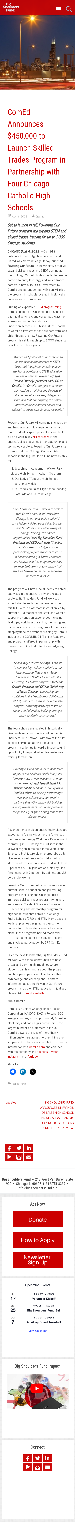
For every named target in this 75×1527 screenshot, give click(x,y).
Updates (9, 1102)
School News (20, 1083)
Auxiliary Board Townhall (44, 1322)
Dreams (40, 216)
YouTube (32, 1056)
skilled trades (41, 436)
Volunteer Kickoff (44, 1299)
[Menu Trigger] (58, 8)
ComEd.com (37, 1046)
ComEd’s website (34, 993)
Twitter (53, 1051)
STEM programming (48, 306)
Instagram (14, 1056)
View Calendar (37, 1331)
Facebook (41, 1051)
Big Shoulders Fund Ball (44, 1310)
